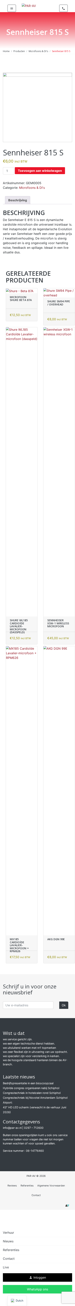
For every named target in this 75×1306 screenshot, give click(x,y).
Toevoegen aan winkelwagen (40, 171)
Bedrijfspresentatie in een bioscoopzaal (28, 1083)
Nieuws (8, 1241)
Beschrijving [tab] (17, 200)
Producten (19, 51)
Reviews (12, 1185)
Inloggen (37, 1277)
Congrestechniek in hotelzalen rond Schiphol (32, 1092)
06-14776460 (35, 1150)
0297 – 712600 (33, 1127)
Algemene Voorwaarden (51, 1185)
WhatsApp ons (37, 1289)
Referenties (27, 1185)
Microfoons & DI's (38, 51)
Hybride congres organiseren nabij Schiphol (31, 1088)
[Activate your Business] (67, 1206)
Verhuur (8, 1232)
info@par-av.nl (12, 1127)
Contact (36, 1195)
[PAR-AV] (29, 5)
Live (6, 1267)
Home (6, 51)
